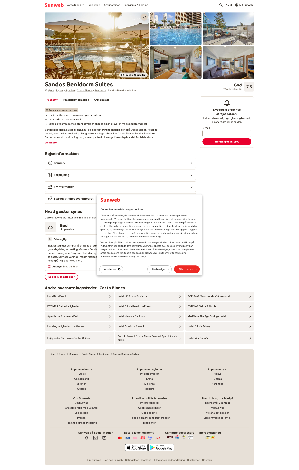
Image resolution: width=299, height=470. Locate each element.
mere (79, 260)
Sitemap (207, 460)
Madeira (149, 388)
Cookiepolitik (149, 412)
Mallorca (149, 383)
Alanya (217, 373)
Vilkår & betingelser (217, 412)
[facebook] (86, 439)
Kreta (149, 378)
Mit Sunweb (217, 407)
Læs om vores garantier (218, 417)
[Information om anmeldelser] (240, 89)
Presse (81, 417)
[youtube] (104, 439)
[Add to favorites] (144, 17)
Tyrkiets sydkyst (149, 373)
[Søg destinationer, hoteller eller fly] (221, 5)
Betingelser (132, 460)
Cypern (81, 388)
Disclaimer (149, 422)
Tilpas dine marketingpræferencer (149, 417)
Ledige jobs (81, 412)
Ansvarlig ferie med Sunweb (81, 407)
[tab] (53, 99)
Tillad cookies (186, 269)
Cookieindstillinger (149, 407)
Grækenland (81, 378)
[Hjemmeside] (54, 5)
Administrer (110, 269)
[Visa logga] (127, 439)
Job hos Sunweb (113, 460)
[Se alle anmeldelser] (238, 87)
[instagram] (95, 439)
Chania (218, 378)
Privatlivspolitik (149, 402)
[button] (97, 45)
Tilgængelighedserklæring (81, 422)
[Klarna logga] (135, 439)
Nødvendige (158, 269)
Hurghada (217, 383)
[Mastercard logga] (120, 439)
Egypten (81, 383)
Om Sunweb (81, 402)
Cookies (146, 460)
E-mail (206, 127)
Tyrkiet (81, 373)
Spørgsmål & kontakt (217, 402)
